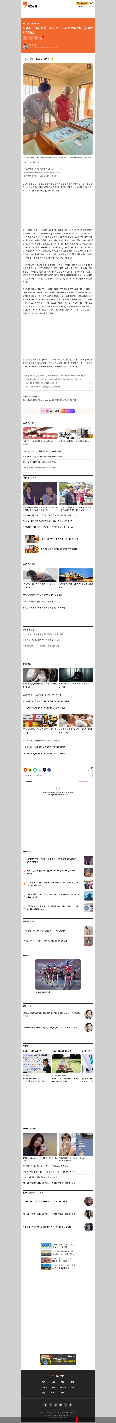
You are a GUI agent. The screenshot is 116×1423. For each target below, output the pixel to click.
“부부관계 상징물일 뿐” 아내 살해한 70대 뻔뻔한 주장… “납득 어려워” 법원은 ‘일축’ (55, 375)
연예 (62, 1392)
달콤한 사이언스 (35, 24)
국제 (72, 1382)
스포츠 (53, 1392)
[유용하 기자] (25, 46)
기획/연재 (26, 24)
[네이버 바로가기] (65, 1405)
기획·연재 (26, 1046)
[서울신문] (30, 4)
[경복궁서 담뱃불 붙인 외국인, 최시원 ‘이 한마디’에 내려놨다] (88, 1227)
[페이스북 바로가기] (45, 1405)
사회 (53, 1382)
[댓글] (41, 38)
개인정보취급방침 (58, 1412)
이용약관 (48, 1412)
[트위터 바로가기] (50, 1405)
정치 (43, 1382)
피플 (43, 1392)
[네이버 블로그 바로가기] (70, 1405)
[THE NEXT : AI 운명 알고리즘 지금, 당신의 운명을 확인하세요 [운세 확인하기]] (58, 411)
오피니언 (26, 1006)
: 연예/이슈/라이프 (32, 1193)
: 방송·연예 (29, 1128)
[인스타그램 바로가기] (60, 1405)
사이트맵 (66, 1412)
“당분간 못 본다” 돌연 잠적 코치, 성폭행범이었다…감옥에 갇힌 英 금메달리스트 (53, 379)
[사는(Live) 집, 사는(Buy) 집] (88, 1027)
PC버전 (73, 1412)
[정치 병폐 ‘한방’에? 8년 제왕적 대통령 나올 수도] (88, 1014)
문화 (53, 1387)
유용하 (31, 45)
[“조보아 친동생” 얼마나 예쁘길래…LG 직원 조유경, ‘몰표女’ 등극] (88, 1214)
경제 (62, 1382)
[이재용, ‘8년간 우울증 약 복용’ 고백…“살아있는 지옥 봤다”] (88, 1201)
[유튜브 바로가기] (55, 1405)
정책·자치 (43, 1387)
